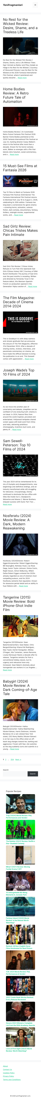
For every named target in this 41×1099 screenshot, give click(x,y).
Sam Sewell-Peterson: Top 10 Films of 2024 (16, 445)
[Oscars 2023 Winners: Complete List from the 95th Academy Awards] (20, 1011)
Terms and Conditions (12, 1080)
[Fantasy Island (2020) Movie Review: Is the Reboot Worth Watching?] (20, 906)
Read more (22, 78)
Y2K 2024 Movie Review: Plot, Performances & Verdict (18, 973)
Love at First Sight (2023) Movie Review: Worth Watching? (19, 1050)
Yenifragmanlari (13, 4)
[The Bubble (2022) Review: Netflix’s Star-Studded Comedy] (20, 829)
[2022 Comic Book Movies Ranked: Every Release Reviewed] (20, 985)
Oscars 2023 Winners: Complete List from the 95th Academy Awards (20, 1024)
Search (6, 770)
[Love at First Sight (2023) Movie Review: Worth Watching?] (20, 1037)
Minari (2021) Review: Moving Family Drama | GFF (18, 868)
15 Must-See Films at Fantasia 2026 (20, 168)
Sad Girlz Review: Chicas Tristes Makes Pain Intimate (20, 230)
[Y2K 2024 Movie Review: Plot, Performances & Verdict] (20, 960)
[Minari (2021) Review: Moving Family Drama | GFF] (20, 855)
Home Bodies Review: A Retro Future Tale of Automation (16, 95)
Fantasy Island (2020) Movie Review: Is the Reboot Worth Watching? (17, 920)
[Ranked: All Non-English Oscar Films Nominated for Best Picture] (20, 934)
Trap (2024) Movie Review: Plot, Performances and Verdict (19, 817)
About (5, 1066)
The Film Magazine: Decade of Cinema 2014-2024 (19, 302)
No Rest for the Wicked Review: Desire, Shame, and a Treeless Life (20, 25)
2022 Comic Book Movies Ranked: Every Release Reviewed (20, 998)
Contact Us (7, 1070)
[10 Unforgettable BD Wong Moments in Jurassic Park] (20, 881)
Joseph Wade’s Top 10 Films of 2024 (18, 372)
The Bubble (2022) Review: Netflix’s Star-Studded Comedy (20, 842)
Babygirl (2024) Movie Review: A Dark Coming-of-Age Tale (20, 687)
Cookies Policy (9, 1073)
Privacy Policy (8, 1076)
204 (12, 760)
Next (18, 760)
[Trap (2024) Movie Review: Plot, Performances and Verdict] (20, 804)
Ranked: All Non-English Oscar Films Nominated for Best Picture (19, 947)
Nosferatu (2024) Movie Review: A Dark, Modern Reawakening (17, 522)
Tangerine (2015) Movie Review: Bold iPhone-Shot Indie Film (19, 603)
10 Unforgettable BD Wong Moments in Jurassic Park (16, 894)
